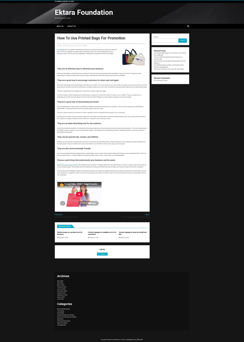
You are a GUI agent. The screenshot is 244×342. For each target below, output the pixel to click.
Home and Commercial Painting (66, 317)
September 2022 (62, 295)
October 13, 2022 (124, 237)
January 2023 (61, 289)
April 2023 (60, 283)
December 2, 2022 (63, 237)
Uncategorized (61, 325)
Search (156, 37)
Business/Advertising (63, 309)
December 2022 (62, 291)
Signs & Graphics (62, 323)
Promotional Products (67, 45)
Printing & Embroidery (87, 43)
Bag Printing (114, 43)
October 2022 (61, 293)
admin (60, 43)
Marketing (78, 43)
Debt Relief (60, 313)
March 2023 (60, 285)
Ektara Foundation (84, 12)
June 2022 (60, 299)
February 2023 (61, 287)
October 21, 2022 (93, 237)
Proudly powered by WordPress (110, 339)
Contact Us (71, 26)
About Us (60, 26)
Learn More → (102, 254)
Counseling (60, 311)
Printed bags (61, 49)
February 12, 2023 (69, 43)
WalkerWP (140, 339)
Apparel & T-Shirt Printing (103, 43)
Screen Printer (77, 45)
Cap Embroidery (122, 43)
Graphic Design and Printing (65, 315)
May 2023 (60, 281)
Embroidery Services (131, 43)
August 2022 (61, 297)
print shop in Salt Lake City (70, 165)
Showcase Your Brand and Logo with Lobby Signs (169, 69)
